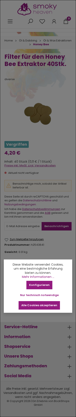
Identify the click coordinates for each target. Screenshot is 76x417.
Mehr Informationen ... (38, 277)
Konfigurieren (39, 285)
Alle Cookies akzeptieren (39, 305)
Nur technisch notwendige (39, 295)
